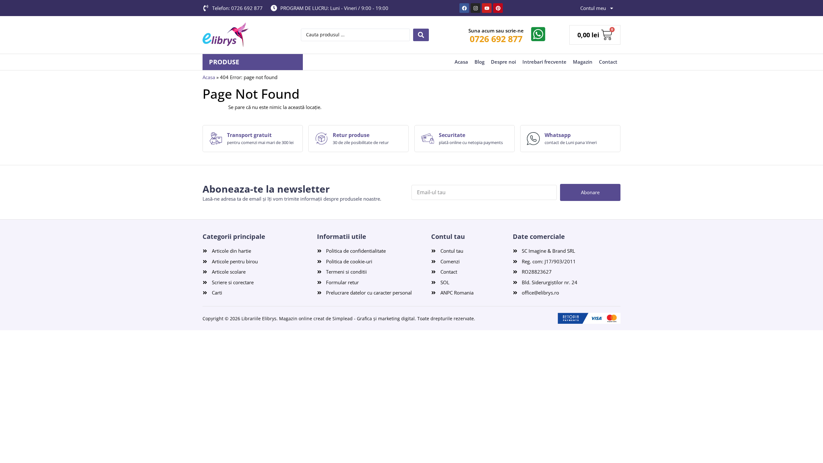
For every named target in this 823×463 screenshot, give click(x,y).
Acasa (461, 62)
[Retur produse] (321, 138)
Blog (479, 62)
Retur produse (351, 135)
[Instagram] (475, 8)
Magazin (582, 62)
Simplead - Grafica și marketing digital (373, 318)
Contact (608, 62)
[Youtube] (487, 8)
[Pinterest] (498, 8)
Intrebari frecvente (544, 62)
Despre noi (503, 62)
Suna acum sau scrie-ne (496, 30)
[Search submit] (421, 35)
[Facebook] (464, 8)
